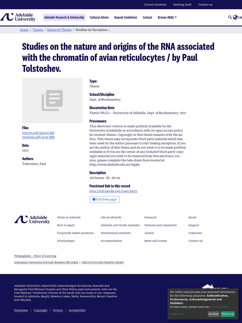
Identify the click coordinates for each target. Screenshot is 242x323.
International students (116, 233)
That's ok (228, 314)
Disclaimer (21, 310)
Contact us (205, 4)
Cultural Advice (99, 17)
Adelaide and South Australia (120, 225)
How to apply (66, 225)
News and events (156, 240)
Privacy (58, 310)
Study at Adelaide (69, 217)
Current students (155, 4)
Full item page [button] (106, 199)
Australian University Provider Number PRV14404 (46, 262)
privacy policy (219, 306)
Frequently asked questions (75, 233)
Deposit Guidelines (125, 17)
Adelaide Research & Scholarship (64, 17)
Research (150, 217)
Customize (177, 314)
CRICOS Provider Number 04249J (102, 262)
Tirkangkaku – (35, 255)
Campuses (195, 233)
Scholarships (65, 240)
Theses (38, 30)
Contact (147, 17)
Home (24, 30)
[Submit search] (230, 17)
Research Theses (59, 30)
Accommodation (111, 240)
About (192, 217)
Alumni (149, 233)
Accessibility (77, 310)
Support (193, 225)
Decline (213, 314)
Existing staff (182, 4)
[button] (235, 17)
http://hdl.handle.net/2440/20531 (113, 191)
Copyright (40, 310)
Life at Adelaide (111, 217)
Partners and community (161, 225)
